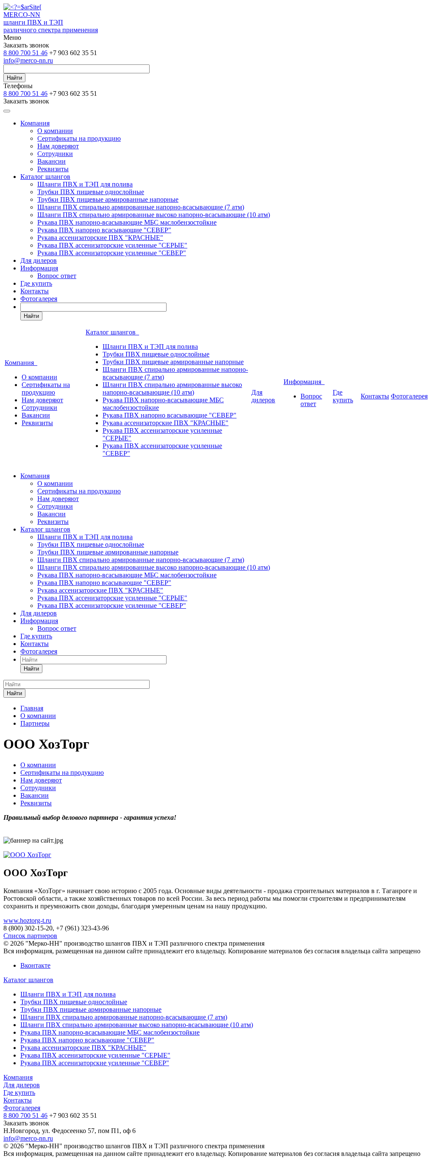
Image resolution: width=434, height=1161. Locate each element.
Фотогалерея (38, 298)
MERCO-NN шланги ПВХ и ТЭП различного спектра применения (50, 22)
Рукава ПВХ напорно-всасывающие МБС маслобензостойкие (127, 222)
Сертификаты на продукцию (79, 138)
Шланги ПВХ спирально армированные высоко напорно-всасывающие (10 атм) (153, 214)
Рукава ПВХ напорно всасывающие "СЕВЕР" (104, 230)
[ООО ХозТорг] (27, 854)
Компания (35, 123)
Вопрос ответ (56, 275)
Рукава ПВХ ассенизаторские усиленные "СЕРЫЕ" (112, 245)
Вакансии (51, 161)
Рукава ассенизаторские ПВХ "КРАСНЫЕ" (100, 237)
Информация (39, 268)
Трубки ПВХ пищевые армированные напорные (107, 199)
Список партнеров (30, 935)
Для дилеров (38, 260)
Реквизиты (53, 169)
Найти (14, 78)
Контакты (34, 291)
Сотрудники (55, 153)
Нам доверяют (58, 146)
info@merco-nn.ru (28, 60)
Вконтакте (35, 965)
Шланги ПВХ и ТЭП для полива (85, 184)
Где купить (36, 283)
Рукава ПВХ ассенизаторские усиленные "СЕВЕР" (111, 252)
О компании (55, 130)
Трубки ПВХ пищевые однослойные (90, 191)
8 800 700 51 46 (25, 52)
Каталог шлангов (45, 176)
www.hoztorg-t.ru (27, 920)
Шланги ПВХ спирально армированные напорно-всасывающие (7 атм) (140, 207)
